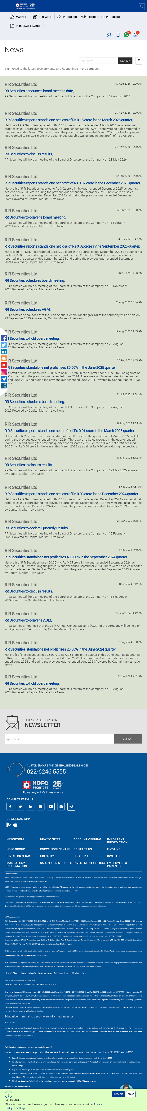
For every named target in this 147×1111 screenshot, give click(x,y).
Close (131, 1094)
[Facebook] (10, 807)
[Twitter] (20, 807)
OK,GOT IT (118, 1094)
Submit (128, 739)
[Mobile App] (118, 35)
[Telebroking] (109, 35)
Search (125, 60)
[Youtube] (51, 807)
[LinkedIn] (30, 807)
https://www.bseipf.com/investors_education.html (24, 1039)
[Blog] (41, 807)
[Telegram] (71, 807)
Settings (20, 1108)
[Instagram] (61, 807)
